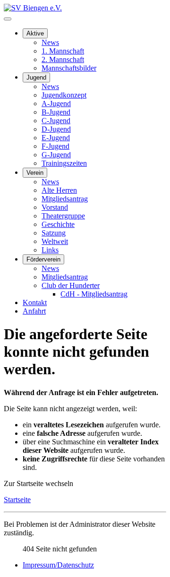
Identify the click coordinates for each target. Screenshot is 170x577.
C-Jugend (56, 121)
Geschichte (58, 224)
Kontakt (35, 302)
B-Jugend (56, 112)
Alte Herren (59, 190)
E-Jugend (56, 138)
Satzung (54, 233)
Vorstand (55, 207)
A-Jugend (56, 103)
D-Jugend (56, 129)
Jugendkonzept (64, 95)
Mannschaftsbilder (69, 68)
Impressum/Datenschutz (58, 565)
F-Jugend (55, 146)
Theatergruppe (63, 216)
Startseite (17, 500)
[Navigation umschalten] (7, 19)
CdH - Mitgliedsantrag (94, 294)
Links (50, 250)
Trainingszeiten (64, 163)
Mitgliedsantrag (65, 199)
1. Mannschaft (63, 51)
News (50, 42)
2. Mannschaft (63, 59)
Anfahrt (34, 311)
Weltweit (55, 241)
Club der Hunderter (71, 285)
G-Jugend (56, 155)
